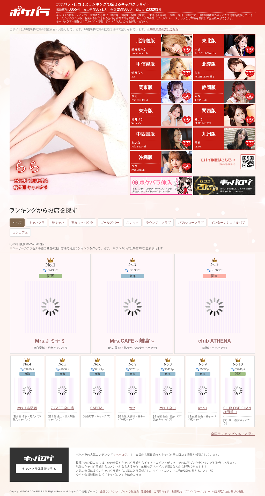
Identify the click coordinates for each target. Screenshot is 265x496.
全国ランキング (109, 491)
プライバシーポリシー (197, 491)
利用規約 (177, 491)
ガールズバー (109, 222)
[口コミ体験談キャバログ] (224, 185)
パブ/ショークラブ (191, 222)
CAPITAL (97, 408)
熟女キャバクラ (82, 222)
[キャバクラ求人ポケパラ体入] (161, 185)
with (132, 408)
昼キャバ (58, 222)
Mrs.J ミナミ (50, 341)
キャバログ (120, 454)
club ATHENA (214, 341)
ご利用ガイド (161, 491)
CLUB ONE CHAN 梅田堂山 (237, 410)
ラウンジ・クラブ (158, 222)
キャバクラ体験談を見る (39, 469)
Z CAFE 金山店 (62, 408)
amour (202, 408)
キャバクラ (37, 222)
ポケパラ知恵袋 (130, 491)
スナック (132, 222)
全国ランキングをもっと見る (233, 434)
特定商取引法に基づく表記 (228, 491)
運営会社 (146, 491)
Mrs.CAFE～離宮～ (132, 341)
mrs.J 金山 (167, 408)
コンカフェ (20, 232)
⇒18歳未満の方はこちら (162, 29)
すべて (17, 222)
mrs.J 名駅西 (27, 408)
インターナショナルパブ (228, 222)
